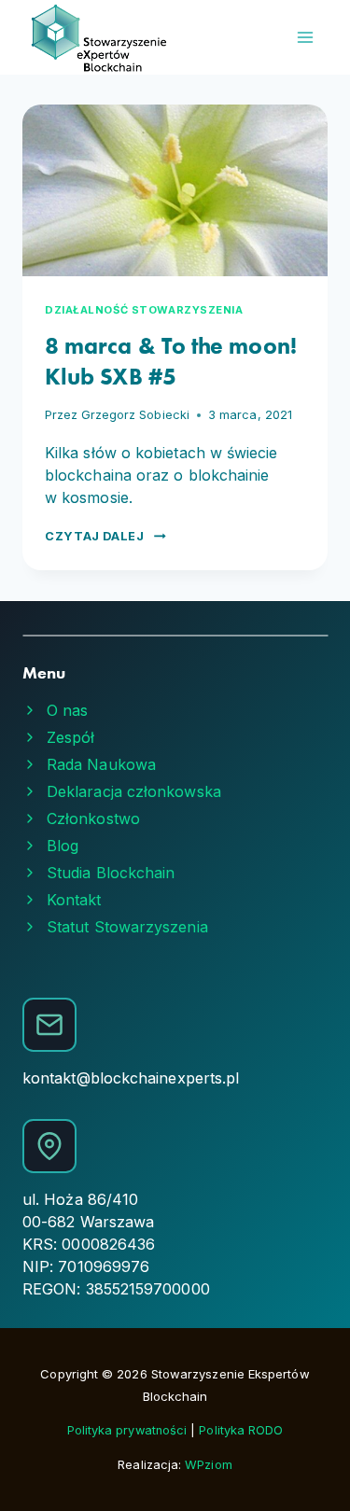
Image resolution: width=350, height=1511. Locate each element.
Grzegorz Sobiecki (135, 415)
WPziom (208, 1465)
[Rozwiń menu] (304, 36)
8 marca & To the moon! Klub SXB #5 (171, 361)
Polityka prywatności (129, 1430)
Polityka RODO (241, 1430)
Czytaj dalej (105, 536)
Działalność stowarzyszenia (144, 309)
